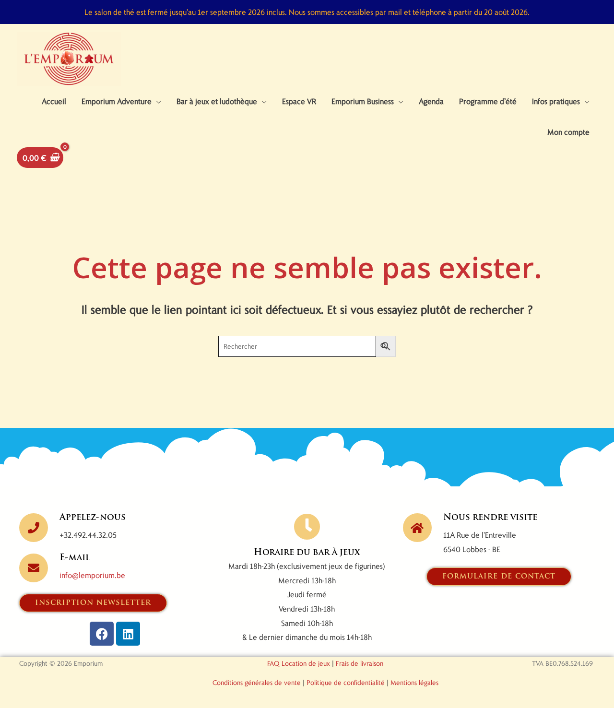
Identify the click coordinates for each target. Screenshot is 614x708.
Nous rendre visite (490, 518)
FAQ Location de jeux (298, 663)
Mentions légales (414, 682)
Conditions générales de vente (257, 682)
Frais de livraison (359, 663)
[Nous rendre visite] (417, 527)
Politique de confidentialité (346, 682)
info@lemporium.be (92, 574)
